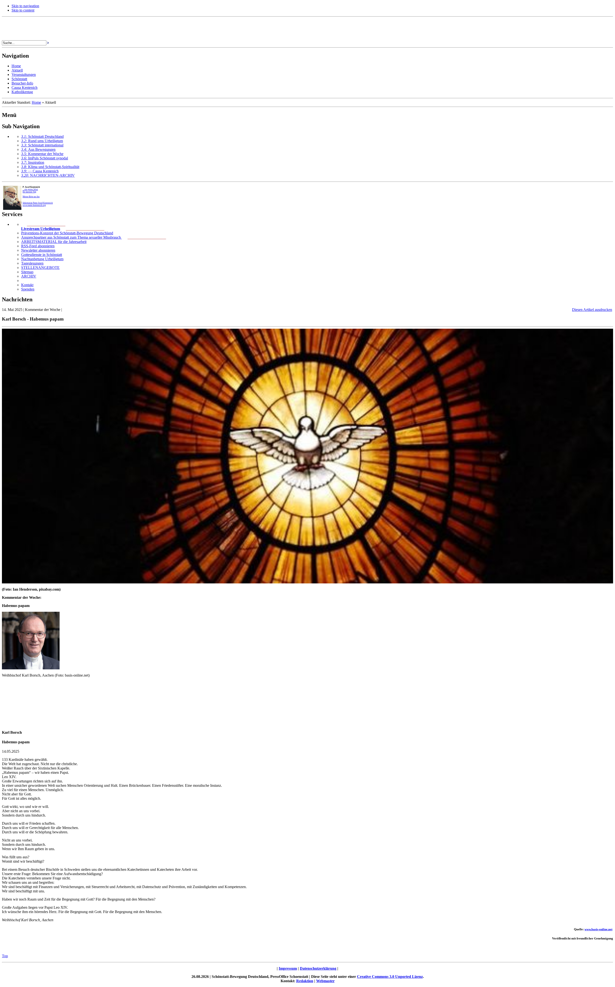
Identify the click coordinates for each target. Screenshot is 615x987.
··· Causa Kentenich (40, 171)
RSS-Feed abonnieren (38, 246)
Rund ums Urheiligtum (42, 141)
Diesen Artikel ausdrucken (592, 310)
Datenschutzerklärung (318, 968)
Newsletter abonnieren (38, 250)
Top (5, 956)
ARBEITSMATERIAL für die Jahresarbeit (53, 242)
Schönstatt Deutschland (42, 136)
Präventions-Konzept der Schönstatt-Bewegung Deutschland (67, 233)
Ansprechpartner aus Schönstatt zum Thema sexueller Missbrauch (71, 237)
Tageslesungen (32, 263)
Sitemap (27, 272)
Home (36, 102)
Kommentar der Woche (42, 154)
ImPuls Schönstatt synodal (44, 158)
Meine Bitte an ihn (31, 196)
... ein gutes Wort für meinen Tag (30, 190)
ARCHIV (28, 276)
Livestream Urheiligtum (40, 229)
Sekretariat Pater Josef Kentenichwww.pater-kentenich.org (38, 204)
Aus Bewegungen (38, 149)
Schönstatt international (42, 145)
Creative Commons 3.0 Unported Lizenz (390, 977)
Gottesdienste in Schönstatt (41, 255)
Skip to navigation (25, 6)
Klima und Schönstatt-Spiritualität (50, 167)
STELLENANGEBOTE (40, 268)
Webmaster (325, 981)
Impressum (288, 968)
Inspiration (32, 162)
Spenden (27, 289)
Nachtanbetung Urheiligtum (42, 259)
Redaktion (304, 981)
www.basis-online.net (598, 929)
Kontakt (27, 285)
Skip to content (23, 10)
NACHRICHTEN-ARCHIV (48, 175)
